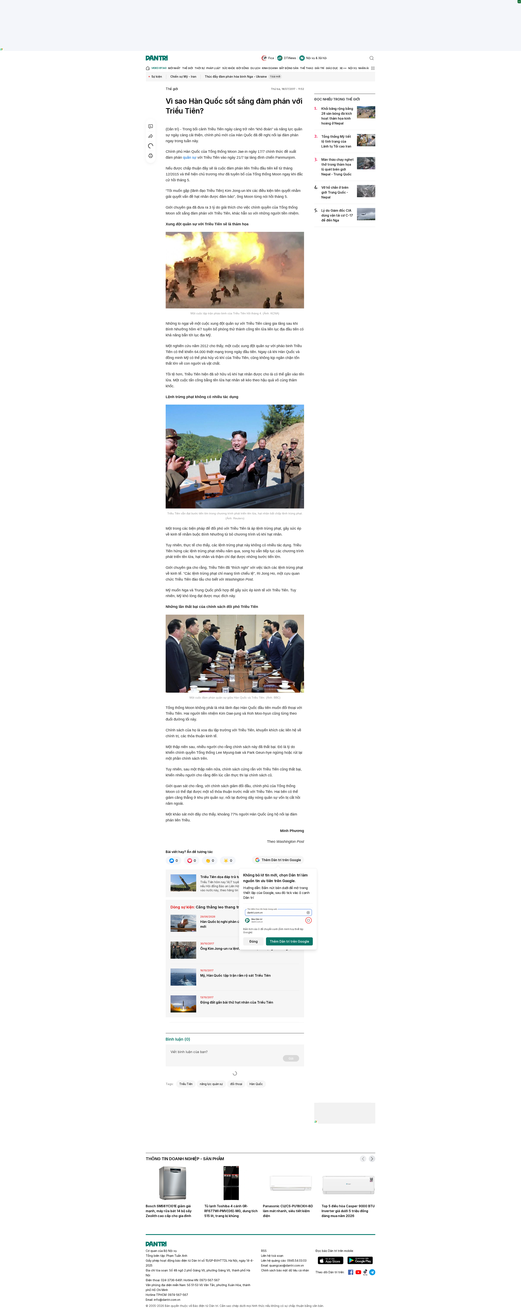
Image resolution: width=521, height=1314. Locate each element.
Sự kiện (156, 76)
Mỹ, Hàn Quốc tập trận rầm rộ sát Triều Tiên (235, 975)
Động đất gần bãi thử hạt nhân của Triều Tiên (236, 1002)
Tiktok (365, 1272)
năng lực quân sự (211, 1084)
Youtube (358, 1272)
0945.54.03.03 (296, 1260)
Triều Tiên (186, 1084)
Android (360, 1260)
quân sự (189, 157)
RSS (264, 1250)
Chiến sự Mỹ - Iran (183, 76)
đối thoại (236, 1084)
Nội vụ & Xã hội (316, 58)
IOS (330, 1260)
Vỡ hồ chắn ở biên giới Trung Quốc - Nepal (334, 192)
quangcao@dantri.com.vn (286, 1265)
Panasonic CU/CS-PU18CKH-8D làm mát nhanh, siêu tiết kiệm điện (288, 1211)
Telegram (372, 1272)
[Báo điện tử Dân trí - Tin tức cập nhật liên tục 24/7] (157, 58)
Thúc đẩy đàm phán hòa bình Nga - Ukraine (242, 76)
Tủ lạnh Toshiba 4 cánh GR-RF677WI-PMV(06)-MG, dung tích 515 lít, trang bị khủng (231, 1211)
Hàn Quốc (256, 1084)
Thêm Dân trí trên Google (281, 860)
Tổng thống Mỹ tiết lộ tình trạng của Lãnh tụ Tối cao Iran (336, 141)
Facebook (351, 1272)
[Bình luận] (150, 126)
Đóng (253, 941)
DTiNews (290, 58)
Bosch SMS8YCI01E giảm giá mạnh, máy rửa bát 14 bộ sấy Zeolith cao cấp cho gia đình (169, 1211)
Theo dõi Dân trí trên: (329, 1272)
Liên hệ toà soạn (272, 1255)
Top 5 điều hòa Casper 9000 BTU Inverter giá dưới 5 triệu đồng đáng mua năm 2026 (348, 1211)
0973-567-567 (209, 1280)
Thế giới (172, 89)
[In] (150, 156)
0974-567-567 (178, 1294)
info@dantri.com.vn (167, 1299)
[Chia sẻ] (150, 136)
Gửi (291, 1058)
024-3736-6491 (171, 1280)
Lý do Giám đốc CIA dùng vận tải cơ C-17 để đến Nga (337, 215)
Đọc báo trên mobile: (334, 1250)
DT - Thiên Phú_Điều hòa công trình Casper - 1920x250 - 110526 (260, 2)
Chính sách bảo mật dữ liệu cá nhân (285, 1270)
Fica (271, 58)
